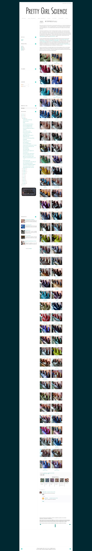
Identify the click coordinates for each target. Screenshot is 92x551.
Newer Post (40, 524)
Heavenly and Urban (56, 63)
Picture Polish (45, 265)
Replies (44, 496)
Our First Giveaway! (28, 235)
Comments (24, 86)
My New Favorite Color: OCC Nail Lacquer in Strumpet (29, 145)
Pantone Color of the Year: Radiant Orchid (28, 150)
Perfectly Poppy (45, 323)
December (24, 118)
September (24, 171)
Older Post (70, 524)
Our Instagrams (61, 18)
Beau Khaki (45, 63)
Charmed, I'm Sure (57, 334)
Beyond (57, 74)
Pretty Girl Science (47, 548)
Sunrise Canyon (56, 39)
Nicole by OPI (57, 175)
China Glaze (56, 333)
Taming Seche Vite (27, 230)
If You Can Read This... (26, 152)
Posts (23, 84)
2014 (23, 115)
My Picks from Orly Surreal (26, 160)
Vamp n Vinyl (45, 210)
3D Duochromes (57, 255)
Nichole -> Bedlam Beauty (32, 18)
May (23, 177)
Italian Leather (57, 368)
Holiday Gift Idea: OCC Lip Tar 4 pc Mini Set (28, 167)
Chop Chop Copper (56, 402)
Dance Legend (45, 254)
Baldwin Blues (57, 447)
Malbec (57, 300)
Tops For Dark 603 (45, 379)
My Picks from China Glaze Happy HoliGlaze (28, 138)
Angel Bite (57, 210)
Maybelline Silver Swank (26, 136)
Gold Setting (56, 289)
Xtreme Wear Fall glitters (57, 323)
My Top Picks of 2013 (26, 121)
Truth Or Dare (45, 74)
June (24, 176)
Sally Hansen (57, 152)
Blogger (30, 248)
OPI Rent (24, 122)
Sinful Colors (45, 62)
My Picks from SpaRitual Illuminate (27, 125)
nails (46, 473)
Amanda (44, 473)
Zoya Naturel (24, 129)
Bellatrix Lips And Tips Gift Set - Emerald (28, 156)
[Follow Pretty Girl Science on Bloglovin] (29, 195)
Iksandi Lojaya (54, 549)
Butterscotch (45, 176)
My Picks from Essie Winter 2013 (27, 132)
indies (22, 48)
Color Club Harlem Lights (26, 149)
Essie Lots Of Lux (52, 36)
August (24, 173)
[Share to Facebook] (43, 474)
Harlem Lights (64, 39)
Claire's (57, 412)
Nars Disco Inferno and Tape (26, 131)
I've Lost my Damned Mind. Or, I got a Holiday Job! (29, 161)
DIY (21, 46)
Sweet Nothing (56, 40)
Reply (43, 494)
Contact (67, 18)
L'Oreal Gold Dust (42, 36)
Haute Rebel (51, 40)
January (24, 183)
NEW (21, 47)
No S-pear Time (45, 402)
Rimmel (57, 265)
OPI (56, 457)
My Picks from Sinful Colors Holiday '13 (28, 124)
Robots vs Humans (45, 255)
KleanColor (57, 254)
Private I (45, 289)
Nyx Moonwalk (25, 139)
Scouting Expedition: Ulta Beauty (29, 219)
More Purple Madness (26, 142)
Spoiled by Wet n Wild (45, 209)
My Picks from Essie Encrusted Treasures (28, 153)
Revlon (57, 62)
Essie (45, 457)
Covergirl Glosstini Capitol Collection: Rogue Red (29, 164)
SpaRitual (57, 378)
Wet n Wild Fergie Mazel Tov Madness (28, 163)
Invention (57, 379)
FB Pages (49, 18)
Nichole (22, 40)
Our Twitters (54, 18)
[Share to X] (42, 474)
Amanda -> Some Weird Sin (41, 18)
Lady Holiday (45, 447)
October (24, 170)
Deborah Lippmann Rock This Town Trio (28, 135)
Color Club (57, 73)
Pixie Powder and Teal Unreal (56, 436)
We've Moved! (24, 18)
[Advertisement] (29, 27)
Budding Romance (45, 244)
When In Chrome (57, 413)
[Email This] (40, 474)
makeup (22, 49)
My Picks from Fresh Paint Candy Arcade (28, 146)
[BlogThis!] (41, 474)
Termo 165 (45, 413)
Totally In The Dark (57, 176)
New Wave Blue (45, 300)
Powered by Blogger (39, 549)
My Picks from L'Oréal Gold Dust (27, 143)
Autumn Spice (45, 368)
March (24, 180)
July (23, 174)
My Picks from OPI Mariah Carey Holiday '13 (28, 128)
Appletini (57, 244)
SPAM (48, 473)
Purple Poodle (45, 436)
